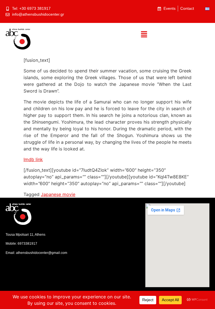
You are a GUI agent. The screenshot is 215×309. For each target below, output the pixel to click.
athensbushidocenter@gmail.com (41, 253)
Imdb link (33, 159)
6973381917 (27, 244)
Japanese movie (58, 194)
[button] (144, 35)
